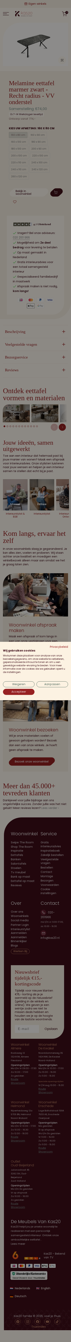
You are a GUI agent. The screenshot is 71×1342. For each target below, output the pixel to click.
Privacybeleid (59, 647)
